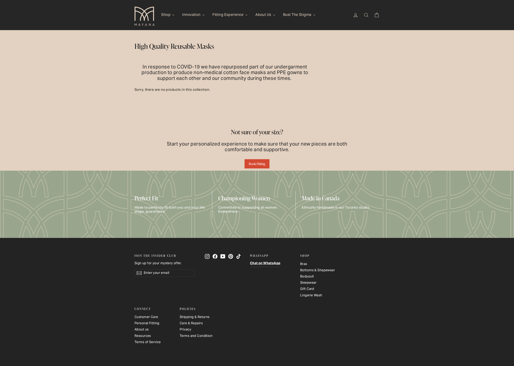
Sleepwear (308, 283)
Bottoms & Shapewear (317, 270)
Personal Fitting (147, 323)
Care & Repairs (191, 323)
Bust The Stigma (297, 15)
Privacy (185, 329)
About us (142, 329)
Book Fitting (257, 164)
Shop (166, 15)
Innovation (191, 15)
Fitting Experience (228, 15)
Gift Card (307, 289)
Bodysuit (307, 276)
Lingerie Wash (311, 295)
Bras (303, 264)
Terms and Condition (196, 336)
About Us (263, 15)
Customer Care (146, 317)
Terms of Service (148, 342)
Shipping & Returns (195, 317)
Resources (143, 336)
